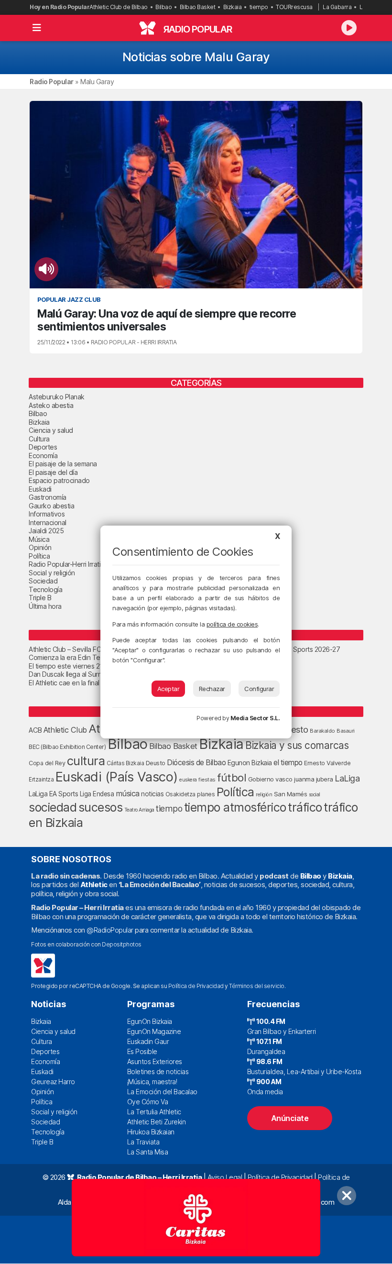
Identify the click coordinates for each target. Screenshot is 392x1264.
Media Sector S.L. (255, 718)
